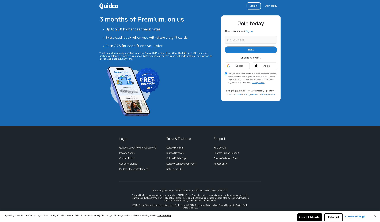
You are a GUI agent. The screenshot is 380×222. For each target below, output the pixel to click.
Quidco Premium (174, 147)
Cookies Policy (127, 158)
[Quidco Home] (108, 6)
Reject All (333, 217)
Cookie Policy (164, 215)
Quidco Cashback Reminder (180, 163)
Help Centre (220, 147)
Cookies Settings (128, 163)
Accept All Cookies (309, 217)
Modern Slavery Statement (133, 169)
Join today (271, 5)
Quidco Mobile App (176, 158)
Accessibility (220, 163)
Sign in (254, 5)
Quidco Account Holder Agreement (242, 94)
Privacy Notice (258, 83)
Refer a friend (173, 169)
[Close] (375, 216)
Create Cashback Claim (226, 158)
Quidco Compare (175, 153)
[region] (190, 216)
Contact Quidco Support (226, 153)
